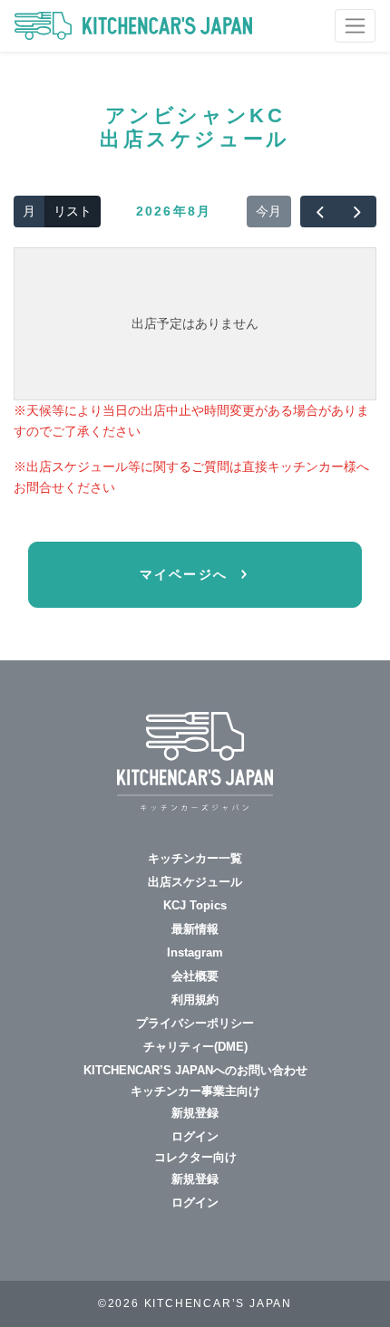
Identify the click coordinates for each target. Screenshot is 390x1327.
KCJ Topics (195, 905)
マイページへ (187, 574)
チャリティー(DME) (195, 1046)
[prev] (319, 212)
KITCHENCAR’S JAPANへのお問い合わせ (195, 1070)
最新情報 (195, 929)
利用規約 (195, 999)
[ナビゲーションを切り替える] (355, 26)
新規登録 (195, 1113)
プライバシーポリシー (195, 1023)
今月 (268, 211)
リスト (73, 211)
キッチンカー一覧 (195, 858)
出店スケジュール (195, 882)
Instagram (195, 952)
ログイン (195, 1136)
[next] (357, 212)
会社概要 (195, 976)
